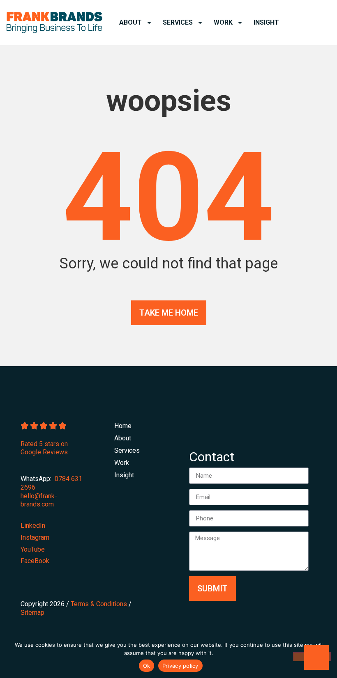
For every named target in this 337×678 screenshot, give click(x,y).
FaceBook (35, 561)
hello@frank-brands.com (39, 500)
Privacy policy (180, 665)
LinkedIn (33, 525)
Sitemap (32, 612)
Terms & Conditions (99, 604)
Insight (266, 22)
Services (178, 22)
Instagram (35, 537)
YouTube (33, 549)
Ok (146, 665)
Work (223, 22)
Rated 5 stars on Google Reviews (44, 448)
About (130, 22)
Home (120, 426)
